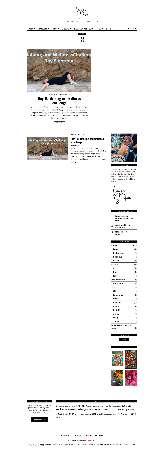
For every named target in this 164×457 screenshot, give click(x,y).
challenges (118, 234)
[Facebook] (129, 28)
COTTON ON (100, 444)
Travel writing (126, 414)
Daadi (107, 406)
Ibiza (76, 410)
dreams (113, 406)
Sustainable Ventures (82, 28)
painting (58, 414)
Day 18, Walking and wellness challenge (59, 100)
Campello (73, 406)
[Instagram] (131, 28)
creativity (103, 406)
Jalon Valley (96, 409)
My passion (42, 28)
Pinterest (89, 435)
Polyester (76, 414)
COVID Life (116, 291)
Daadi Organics (118, 283)
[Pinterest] (133, 28)
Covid (87, 406)
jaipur (90, 409)
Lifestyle (65, 28)
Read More (59, 123)
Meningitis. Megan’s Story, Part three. (125, 219)
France (115, 298)
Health (62, 94)
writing (58, 417)
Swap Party (41, 446)
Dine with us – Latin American (112, 444)
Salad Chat (34, 446)
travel (119, 413)
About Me (31, 444)
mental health (114, 410)
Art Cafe (99, 28)
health (58, 409)
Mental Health (117, 257)
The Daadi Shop (120, 227)
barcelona (60, 406)
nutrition (121, 409)
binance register (120, 216)
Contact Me (92, 444)
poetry (71, 413)
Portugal (116, 317)
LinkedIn (100, 435)
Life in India (117, 302)
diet (110, 406)
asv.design (93, 440)
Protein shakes (88, 414)
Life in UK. (116, 310)
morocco (116, 314)
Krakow (102, 410)
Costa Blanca (80, 405)
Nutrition (116, 260)
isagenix (85, 409)
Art (114, 268)
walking (133, 413)
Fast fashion (127, 406)
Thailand (116, 321)
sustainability (100, 414)
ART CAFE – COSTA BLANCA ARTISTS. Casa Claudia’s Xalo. (73, 444)
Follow (124, 339)
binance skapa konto (121, 231)
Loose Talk (125, 444)
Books (115, 272)
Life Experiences (118, 253)
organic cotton (129, 409)
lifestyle (106, 410)
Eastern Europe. (118, 295)
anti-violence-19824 (121, 225)
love (110, 410)
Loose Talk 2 (133, 444)
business (68, 406)
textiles (114, 414)
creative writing (96, 406)
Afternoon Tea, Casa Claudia (43, 444)
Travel (54, 28)
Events (108, 28)
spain (94, 413)
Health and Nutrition (68, 409)
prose (83, 414)
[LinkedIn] (135, 28)
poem (63, 413)
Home (31, 28)
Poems (115, 276)
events (117, 406)
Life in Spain (117, 306)
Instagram (78, 435)
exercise (121, 406)
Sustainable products (108, 414)
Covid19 (90, 406)
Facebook (66, 435)
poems (67, 414)
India (80, 409)
